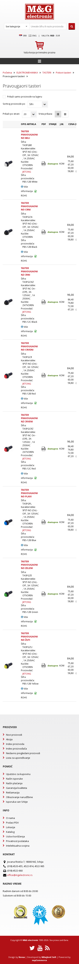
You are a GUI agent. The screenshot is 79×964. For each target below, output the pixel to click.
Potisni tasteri (63, 72)
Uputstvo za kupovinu (18, 774)
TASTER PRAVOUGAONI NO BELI (29, 135)
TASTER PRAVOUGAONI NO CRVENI (29, 346)
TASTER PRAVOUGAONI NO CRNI (29, 206)
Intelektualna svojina (17, 845)
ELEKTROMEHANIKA (27, 72)
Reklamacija (12, 792)
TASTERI (46, 72)
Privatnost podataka (17, 841)
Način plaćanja (14, 783)
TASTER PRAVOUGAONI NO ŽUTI (29, 636)
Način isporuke (14, 778)
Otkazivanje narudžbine (19, 797)
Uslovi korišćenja (15, 836)
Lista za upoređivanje (18, 757)
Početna (7, 72)
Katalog (10, 831)
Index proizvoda (15, 744)
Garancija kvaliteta (16, 788)
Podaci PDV (12, 822)
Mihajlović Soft (49, 957)
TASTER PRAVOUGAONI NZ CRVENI (29, 418)
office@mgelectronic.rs (20, 875)
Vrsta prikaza (45, 113)
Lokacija (10, 827)
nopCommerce (39, 960)
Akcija (9, 739)
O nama (10, 818)
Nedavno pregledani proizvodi (23, 753)
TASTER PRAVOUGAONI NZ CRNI (29, 271)
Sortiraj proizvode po (14, 103)
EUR (58, 35)
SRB (24, 35)
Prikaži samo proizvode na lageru (24, 96)
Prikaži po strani (11, 113)
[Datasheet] (43, 163)
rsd (52, 35)
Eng (34, 35)
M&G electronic (30, 940)
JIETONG (26, 171)
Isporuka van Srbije (17, 801)
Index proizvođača (16, 748)
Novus (22, 957)
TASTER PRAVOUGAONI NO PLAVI (29, 493)
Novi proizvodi (14, 734)
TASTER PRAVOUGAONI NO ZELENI (29, 565)
